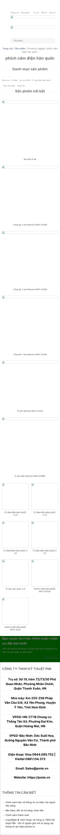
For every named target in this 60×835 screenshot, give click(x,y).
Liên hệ (52, 13)
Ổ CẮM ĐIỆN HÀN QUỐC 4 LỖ (45, 513)
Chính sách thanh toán (17, 815)
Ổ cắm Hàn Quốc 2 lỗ (15, 589)
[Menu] (56, 2)
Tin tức (36, 13)
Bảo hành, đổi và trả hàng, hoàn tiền (24, 810)
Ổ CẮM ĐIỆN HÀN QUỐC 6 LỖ (45, 552)
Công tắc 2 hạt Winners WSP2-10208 (30, 289)
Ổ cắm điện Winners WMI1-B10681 (30, 476)
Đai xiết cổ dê (30, 159)
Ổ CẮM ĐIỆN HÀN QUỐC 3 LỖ (15, 513)
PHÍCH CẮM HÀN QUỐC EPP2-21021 (15, 628)
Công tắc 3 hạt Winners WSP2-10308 (30, 225)
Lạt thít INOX (24, 80)
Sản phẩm (25, 13)
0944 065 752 (50, 658)
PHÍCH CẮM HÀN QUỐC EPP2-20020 (45, 590)
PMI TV (44, 13)
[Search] (52, 40)
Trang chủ (15, 13)
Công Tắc (21, 86)
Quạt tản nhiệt (9, 86)
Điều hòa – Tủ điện (9, 80)
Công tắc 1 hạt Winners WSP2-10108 (30, 354)
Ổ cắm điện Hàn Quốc (41, 80)
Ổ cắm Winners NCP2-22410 (30, 411)
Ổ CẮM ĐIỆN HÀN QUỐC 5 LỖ (15, 552)
